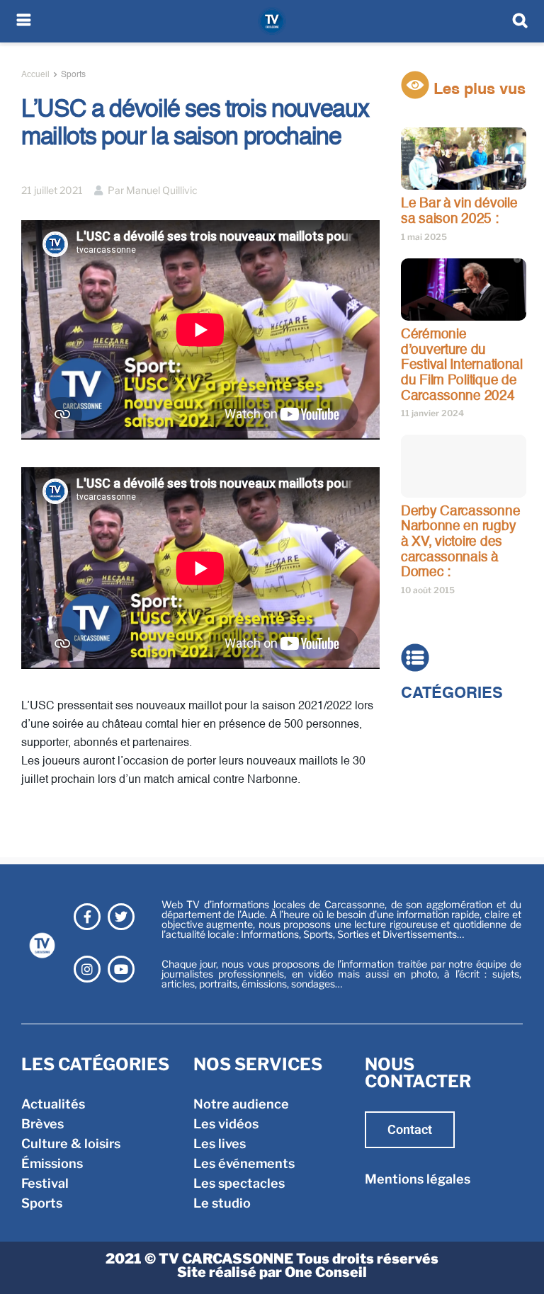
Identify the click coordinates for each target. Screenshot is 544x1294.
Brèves (422, 745)
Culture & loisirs (450, 764)
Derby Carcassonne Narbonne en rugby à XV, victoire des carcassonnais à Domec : (460, 542)
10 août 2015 (428, 590)
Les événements (244, 1163)
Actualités (433, 725)
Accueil (35, 75)
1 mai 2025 (424, 236)
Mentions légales (417, 1179)
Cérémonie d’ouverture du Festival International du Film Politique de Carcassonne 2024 (462, 365)
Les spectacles (239, 1183)
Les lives (219, 1143)
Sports (73, 75)
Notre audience (241, 1104)
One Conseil (326, 1272)
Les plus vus (477, 90)
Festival (424, 804)
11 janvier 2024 (432, 413)
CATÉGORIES (452, 694)
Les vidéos (226, 1123)
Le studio (222, 1203)
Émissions (432, 784)
